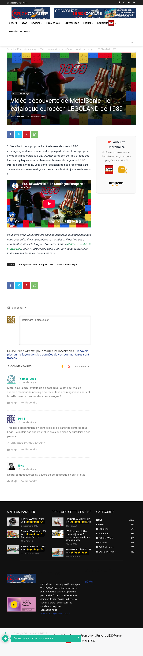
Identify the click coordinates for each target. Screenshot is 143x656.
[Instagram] (124, 3)
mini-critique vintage (67, 264)
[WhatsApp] (34, 134)
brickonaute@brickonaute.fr (55, 613)
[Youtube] (129, 3)
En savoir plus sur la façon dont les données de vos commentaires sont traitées (48, 354)
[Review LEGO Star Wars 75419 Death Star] (13, 521)
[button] (132, 42)
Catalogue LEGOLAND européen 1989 (35, 264)
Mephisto (19, 116)
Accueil (10, 49)
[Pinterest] (26, 134)
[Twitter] (18, 134)
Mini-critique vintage (27, 49)
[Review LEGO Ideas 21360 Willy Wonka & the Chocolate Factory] (13, 534)
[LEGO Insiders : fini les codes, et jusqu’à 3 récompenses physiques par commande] (57, 534)
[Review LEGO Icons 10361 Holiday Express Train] (13, 549)
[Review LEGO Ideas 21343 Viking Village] (57, 552)
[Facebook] (120, 3)
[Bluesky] (134, 3)
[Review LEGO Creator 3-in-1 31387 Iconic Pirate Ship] (57, 521)
